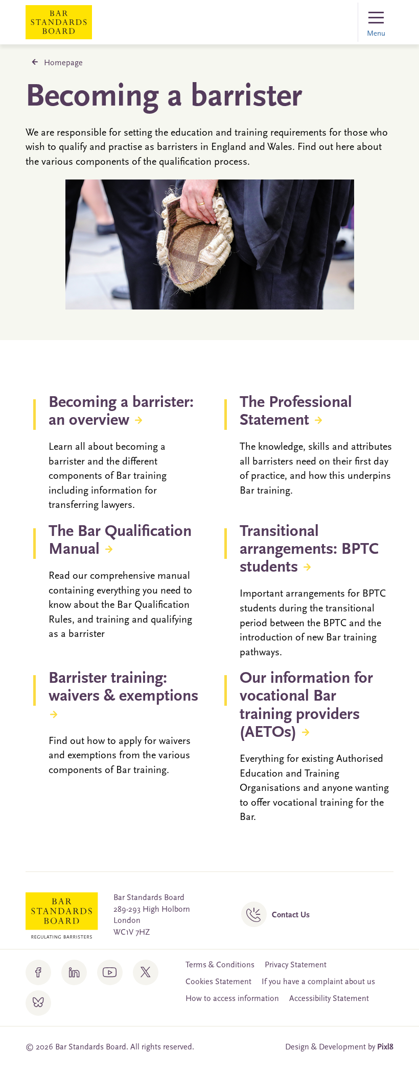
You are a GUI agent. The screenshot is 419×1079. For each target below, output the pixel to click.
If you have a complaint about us (318, 982)
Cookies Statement (218, 982)
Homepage (63, 63)
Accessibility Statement (329, 999)
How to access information (232, 999)
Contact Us (291, 915)
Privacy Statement (296, 965)
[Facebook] (38, 972)
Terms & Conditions (219, 965)
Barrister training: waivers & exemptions (123, 688)
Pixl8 (385, 1047)
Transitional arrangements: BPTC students (309, 550)
